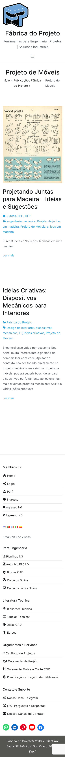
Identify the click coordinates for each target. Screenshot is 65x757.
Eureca (11, 216)
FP (20, 333)
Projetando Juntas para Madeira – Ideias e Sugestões (32, 199)
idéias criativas (34, 333)
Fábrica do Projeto (32, 33)
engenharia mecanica (21, 221)
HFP (28, 216)
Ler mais (8, 255)
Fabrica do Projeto (19, 322)
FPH (20, 216)
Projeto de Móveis (32, 226)
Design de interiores (20, 328)
